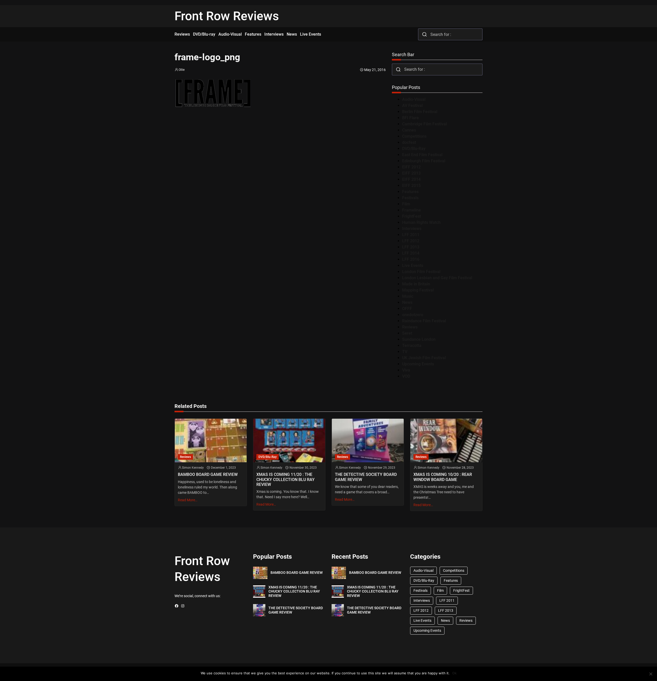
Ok (454, 673)
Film (406, 204)
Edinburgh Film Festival (423, 160)
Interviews (411, 228)
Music (407, 296)
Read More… (187, 500)
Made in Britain (416, 284)
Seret (407, 333)
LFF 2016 (410, 259)
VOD (406, 376)
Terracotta (411, 345)
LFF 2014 (410, 253)
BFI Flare (410, 117)
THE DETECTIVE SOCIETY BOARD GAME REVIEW (366, 477)
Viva (406, 370)
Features (410, 191)
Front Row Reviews (227, 16)
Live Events (412, 265)
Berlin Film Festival (419, 111)
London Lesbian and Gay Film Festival (437, 277)
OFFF (407, 308)
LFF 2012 (410, 240)
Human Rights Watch (421, 222)
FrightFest (411, 216)
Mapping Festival (418, 290)
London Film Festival (421, 271)
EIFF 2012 (411, 167)
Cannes (409, 130)
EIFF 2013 (411, 173)
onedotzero (412, 314)
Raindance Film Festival (424, 320)
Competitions (414, 136)
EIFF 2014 (411, 179)
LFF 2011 (410, 234)
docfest (409, 142)
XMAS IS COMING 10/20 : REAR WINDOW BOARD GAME (442, 477)
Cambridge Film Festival (424, 124)
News (407, 302)
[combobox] (450, 34)
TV (404, 351)
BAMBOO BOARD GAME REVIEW (208, 474)
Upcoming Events (418, 364)
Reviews (410, 327)
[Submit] (424, 34)
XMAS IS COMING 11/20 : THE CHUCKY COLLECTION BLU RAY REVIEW (285, 479)
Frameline (411, 210)
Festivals (410, 197)
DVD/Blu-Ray (414, 148)
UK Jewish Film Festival (424, 357)
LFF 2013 (410, 247)
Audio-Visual (414, 99)
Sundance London (419, 339)
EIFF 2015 (411, 185)
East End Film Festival (422, 154)
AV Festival (412, 105)
